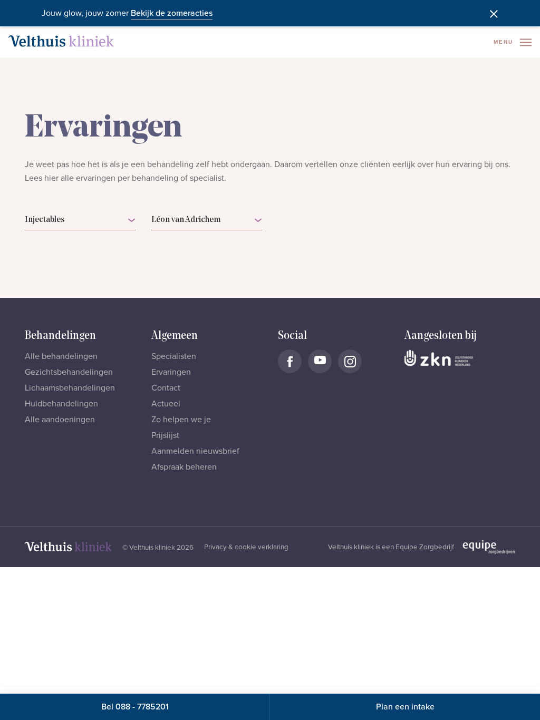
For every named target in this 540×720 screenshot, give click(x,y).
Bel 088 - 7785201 (135, 707)
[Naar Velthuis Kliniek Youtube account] (320, 361)
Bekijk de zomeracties (172, 13)
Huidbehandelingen (61, 403)
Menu (505, 42)
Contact (165, 388)
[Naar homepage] (61, 41)
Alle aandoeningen (60, 419)
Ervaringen (171, 372)
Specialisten (173, 356)
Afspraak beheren (184, 467)
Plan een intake (405, 707)
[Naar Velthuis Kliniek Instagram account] (350, 361)
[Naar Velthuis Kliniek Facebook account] (290, 361)
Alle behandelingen (61, 356)
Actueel (165, 403)
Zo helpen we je (181, 419)
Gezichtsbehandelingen (69, 372)
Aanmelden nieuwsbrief (195, 451)
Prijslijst (165, 435)
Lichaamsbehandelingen (70, 388)
